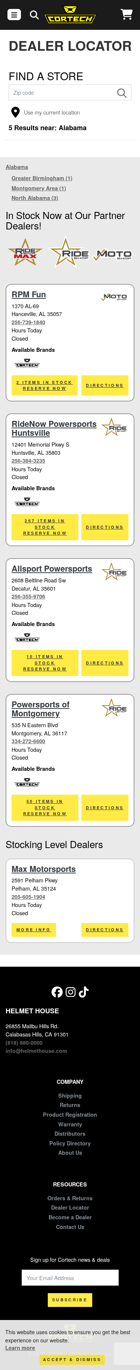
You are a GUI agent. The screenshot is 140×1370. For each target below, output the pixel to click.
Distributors (70, 1133)
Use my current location (52, 112)
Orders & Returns (70, 1198)
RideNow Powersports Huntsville (54, 428)
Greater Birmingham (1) (42, 178)
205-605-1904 (28, 896)
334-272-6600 (28, 741)
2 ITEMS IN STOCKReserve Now (44, 385)
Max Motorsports (44, 869)
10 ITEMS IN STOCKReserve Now (45, 663)
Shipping (70, 1095)
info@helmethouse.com (36, 1050)
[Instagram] (70, 991)
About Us (70, 1152)
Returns (70, 1104)
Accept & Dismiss (72, 1359)
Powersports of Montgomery (40, 708)
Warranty (70, 1124)
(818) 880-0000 (24, 1042)
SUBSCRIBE (69, 1299)
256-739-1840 (28, 322)
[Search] (122, 92)
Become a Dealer (70, 1217)
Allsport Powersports (52, 568)
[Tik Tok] (83, 991)
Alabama (17, 167)
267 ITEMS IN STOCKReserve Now (45, 527)
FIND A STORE (46, 76)
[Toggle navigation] (14, 14)
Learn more (20, 1347)
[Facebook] (57, 991)
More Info (33, 929)
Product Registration (70, 1114)
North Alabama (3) (35, 197)
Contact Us (70, 1226)
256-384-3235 (28, 460)
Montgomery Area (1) (39, 188)
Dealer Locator (70, 1207)
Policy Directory (70, 1143)
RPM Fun (29, 294)
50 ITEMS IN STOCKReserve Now (45, 807)
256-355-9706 (28, 596)
